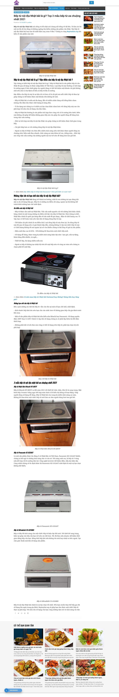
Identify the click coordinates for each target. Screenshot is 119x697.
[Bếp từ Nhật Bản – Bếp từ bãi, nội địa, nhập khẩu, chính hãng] (27, 2)
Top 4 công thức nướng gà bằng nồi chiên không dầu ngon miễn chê (99, 19)
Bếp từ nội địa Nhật (27, 8)
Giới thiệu (73, 8)
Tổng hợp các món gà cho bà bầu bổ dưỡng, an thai (99, 86)
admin (30, 22)
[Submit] (91, 2)
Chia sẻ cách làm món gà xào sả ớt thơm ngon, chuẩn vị (99, 49)
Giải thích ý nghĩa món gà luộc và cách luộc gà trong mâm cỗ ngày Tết (99, 26)
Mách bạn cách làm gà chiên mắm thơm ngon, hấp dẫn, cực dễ (99, 79)
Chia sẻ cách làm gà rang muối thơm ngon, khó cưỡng (99, 71)
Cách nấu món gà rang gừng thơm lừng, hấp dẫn (99, 33)
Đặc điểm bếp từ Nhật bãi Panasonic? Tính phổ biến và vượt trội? (48, 192)
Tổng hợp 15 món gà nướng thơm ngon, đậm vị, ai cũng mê (99, 64)
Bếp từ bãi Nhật (53, 8)
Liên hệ (67, 8)
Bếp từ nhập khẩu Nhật (40, 8)
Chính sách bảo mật (83, 8)
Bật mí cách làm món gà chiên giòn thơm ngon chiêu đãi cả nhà (99, 41)
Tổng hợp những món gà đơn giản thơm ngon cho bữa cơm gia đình (99, 57)
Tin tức (62, 8)
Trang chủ (17, 8)
